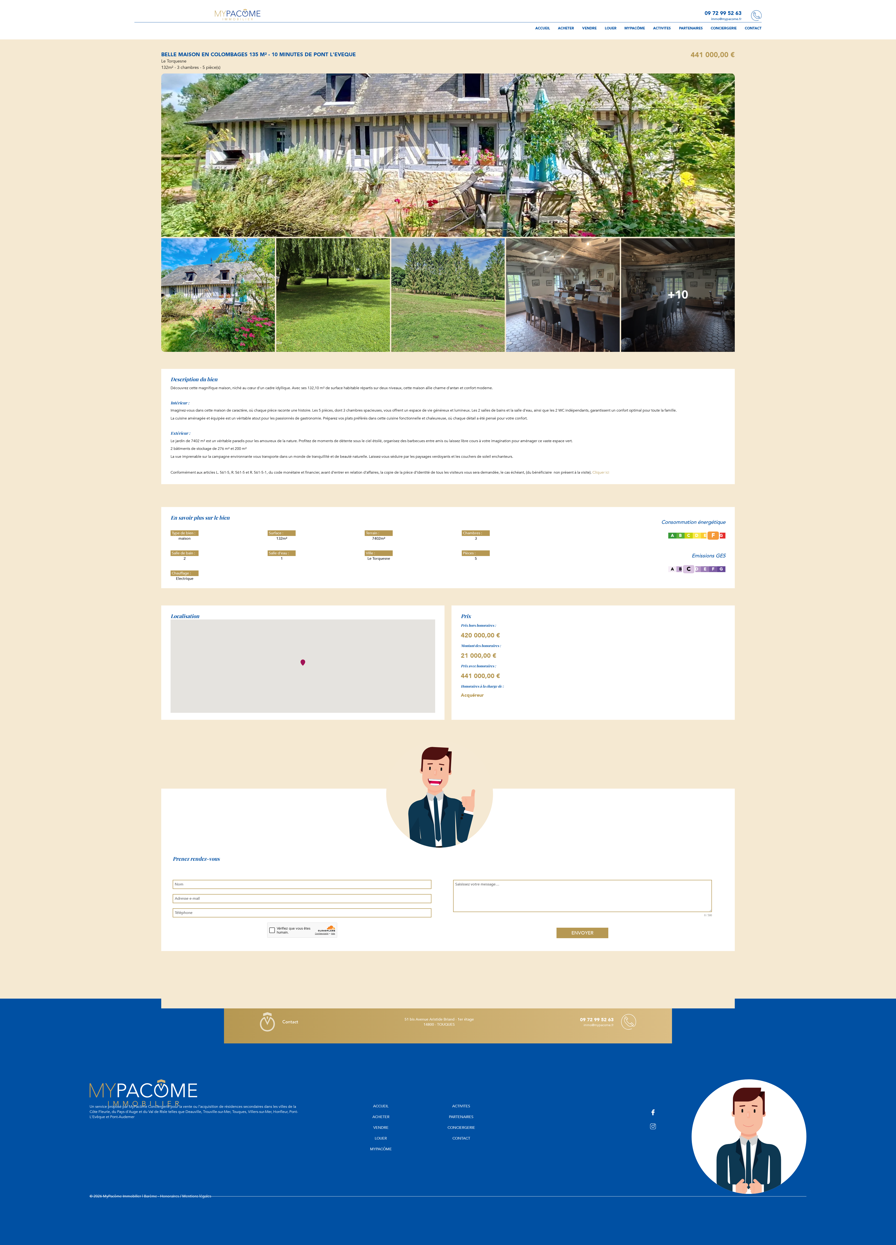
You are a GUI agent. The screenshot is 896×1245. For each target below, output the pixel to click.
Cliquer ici (600, 472)
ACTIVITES (662, 28)
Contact (290, 1022)
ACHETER (566, 28)
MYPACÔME (634, 28)
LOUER (610, 28)
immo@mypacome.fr (726, 19)
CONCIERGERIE (724, 28)
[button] (302, 662)
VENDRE (589, 28)
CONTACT (753, 28)
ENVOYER (582, 933)
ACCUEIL (542, 28)
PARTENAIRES (691, 28)
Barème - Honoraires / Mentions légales (177, 1196)
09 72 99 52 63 (723, 13)
